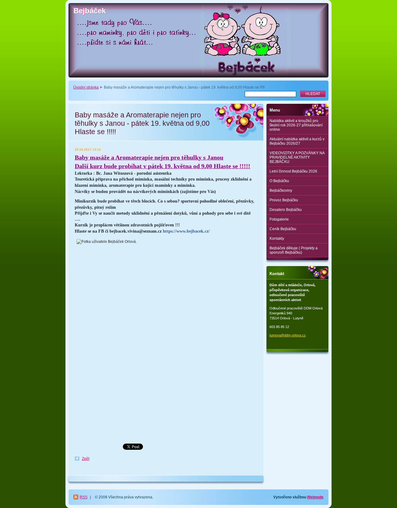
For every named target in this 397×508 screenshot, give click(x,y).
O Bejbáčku (279, 181)
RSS (83, 497)
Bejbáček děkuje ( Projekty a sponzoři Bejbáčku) (294, 250)
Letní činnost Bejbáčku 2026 (293, 171)
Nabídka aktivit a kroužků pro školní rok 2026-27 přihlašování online (296, 125)
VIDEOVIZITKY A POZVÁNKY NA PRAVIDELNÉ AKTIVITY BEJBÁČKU (297, 157)
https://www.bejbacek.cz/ (186, 231)
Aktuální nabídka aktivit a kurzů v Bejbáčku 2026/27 (297, 141)
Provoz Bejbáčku (284, 200)
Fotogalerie (279, 219)
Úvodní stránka (86, 87)
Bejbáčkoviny (281, 190)
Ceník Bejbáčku (283, 229)
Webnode (315, 497)
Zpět (85, 459)
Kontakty (277, 238)
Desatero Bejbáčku (286, 210)
